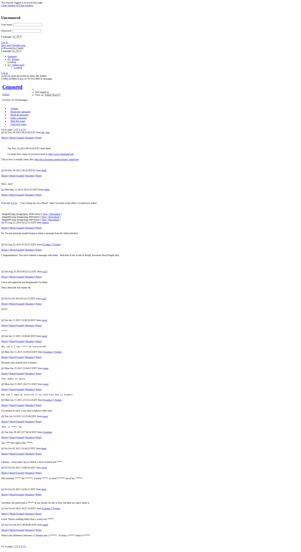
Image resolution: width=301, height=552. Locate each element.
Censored (12, 87)
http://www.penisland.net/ (61, 154)
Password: (6, 30)
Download (55, 214)
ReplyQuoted (16, 137)
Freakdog (47, 432)
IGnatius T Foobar (51, 244)
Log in (4, 42)
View (45, 214)
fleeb (44, 170)
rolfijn (47, 189)
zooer (44, 320)
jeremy (45, 222)
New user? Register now (13, 45)
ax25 (44, 271)
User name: (7, 24)
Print (38, 137)
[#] (2, 132)
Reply (5, 137)
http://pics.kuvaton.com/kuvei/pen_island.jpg (56, 159)
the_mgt (46, 132)
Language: (6, 36)
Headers (30, 137)
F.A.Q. (14, 203)
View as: (39, 95)
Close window (8, 5)
